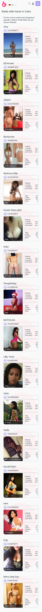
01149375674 (12, 544)
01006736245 (12, 581)
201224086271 (13, 30)
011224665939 (12, 507)
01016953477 (12, 251)
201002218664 (13, 324)
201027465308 (13, 104)
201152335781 (12, 177)
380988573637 (13, 67)
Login (33, 3)
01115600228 (12, 287)
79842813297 (12, 434)
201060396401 (13, 471)
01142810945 (12, 361)
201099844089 (13, 397)
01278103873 (12, 214)
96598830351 (12, 141)
